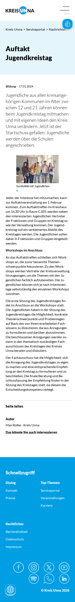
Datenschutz (15, 539)
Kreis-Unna (14, 29)
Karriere (46, 505)
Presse (10, 498)
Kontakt (12, 490)
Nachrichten (56, 29)
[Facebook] (18, 567)
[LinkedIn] (64, 578)
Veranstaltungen (53, 498)
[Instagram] (34, 567)
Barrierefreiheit (17, 532)
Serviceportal (34, 29)
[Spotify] (34, 578)
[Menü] (64, 10)
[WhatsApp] (49, 578)
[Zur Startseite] (20, 10)
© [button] (17, 190)
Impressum (14, 547)
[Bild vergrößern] (37, 169)
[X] (49, 567)
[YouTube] (64, 567)
